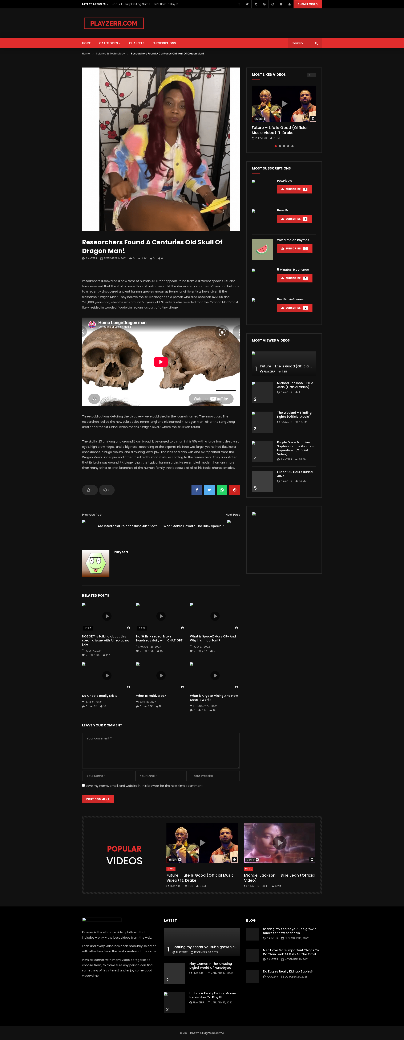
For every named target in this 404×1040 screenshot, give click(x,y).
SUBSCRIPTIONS (164, 43)
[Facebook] (239, 4)
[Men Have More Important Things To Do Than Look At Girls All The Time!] (252, 955)
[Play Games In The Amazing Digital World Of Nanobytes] (174, 973)
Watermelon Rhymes (293, 240)
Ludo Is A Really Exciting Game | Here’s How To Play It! (144, 4)
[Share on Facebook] (196, 490)
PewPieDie (284, 181)
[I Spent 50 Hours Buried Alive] (262, 481)
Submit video (308, 4)
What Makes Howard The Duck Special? (193, 526)
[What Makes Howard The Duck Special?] (233, 526)
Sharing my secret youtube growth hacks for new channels (223, 947)
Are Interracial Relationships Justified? (127, 526)
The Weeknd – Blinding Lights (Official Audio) (294, 415)
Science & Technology (110, 53)
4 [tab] (288, 146)
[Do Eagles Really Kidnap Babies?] (252, 976)
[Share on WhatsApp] (222, 490)
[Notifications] (281, 4)
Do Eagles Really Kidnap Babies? (288, 971)
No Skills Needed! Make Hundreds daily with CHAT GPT (159, 638)
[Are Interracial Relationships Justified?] (88, 526)
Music (170, 868)
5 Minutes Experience (293, 270)
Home (86, 53)
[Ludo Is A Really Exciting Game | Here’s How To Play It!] (174, 1002)
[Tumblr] (255, 4)
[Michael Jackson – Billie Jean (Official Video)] (262, 392)
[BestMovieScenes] (262, 308)
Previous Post (92, 515)
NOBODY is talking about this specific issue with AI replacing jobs (105, 640)
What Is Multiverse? (151, 696)
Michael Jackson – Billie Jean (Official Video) (295, 385)
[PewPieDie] (262, 190)
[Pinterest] (264, 4)
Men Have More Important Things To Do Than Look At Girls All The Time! (291, 952)
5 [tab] (292, 146)
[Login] (289, 4)
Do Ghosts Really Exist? (99, 696)
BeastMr (283, 210)
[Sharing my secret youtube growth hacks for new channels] (202, 942)
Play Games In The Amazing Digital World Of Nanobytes (210, 966)
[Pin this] (234, 490)
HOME (86, 43)
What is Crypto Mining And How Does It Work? (214, 698)
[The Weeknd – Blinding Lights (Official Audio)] (262, 422)
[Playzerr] (114, 23)
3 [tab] (284, 146)
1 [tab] (276, 146)
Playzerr (91, 258)
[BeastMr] (262, 219)
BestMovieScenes (290, 299)
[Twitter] (247, 4)
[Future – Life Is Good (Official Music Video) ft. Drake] (284, 363)
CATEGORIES (108, 43)
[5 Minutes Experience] (262, 279)
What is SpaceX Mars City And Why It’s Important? (213, 638)
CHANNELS (136, 43)
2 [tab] (280, 146)
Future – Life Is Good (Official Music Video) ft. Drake (279, 130)
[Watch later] (272, 4)
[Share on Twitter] (209, 490)
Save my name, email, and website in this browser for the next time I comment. (144, 786)
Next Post (233, 515)
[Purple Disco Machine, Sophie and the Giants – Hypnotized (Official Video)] (262, 451)
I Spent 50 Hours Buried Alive (295, 474)
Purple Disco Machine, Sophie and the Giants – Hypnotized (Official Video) (295, 448)
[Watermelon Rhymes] (262, 249)
